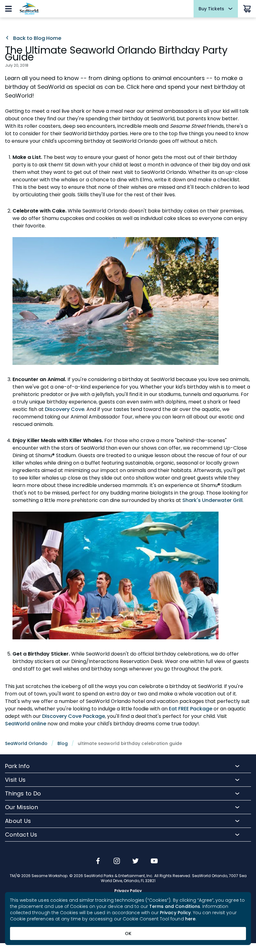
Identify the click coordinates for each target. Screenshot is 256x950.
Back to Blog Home (36, 38)
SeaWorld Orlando (26, 743)
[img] (98, 861)
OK (128, 933)
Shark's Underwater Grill (212, 500)
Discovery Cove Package (73, 716)
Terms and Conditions (174, 906)
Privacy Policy (175, 912)
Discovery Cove (64, 409)
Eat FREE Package (190, 708)
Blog (62, 743)
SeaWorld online (25, 723)
